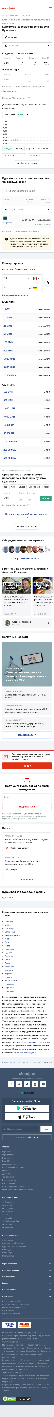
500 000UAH (10, 458)
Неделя (9, 148)
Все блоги (27, 879)
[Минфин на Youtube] (43, 1084)
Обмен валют (7, 1240)
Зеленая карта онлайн (11, 1301)
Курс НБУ (6, 1161)
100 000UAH (10, 441)
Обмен (45, 498)
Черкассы (9, 984)
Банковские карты (9, 1164)
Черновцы (9, 991)
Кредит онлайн (8, 1183)
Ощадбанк (8, 222)
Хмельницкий (11, 980)
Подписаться (27, 806)
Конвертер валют (9, 1180)
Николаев (9, 949)
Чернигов (9, 987)
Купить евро (7, 1253)
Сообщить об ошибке (27, 1137)
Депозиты (6, 1174)
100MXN (8, 342)
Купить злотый (8, 1256)
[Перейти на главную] (8, 8)
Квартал (30, 148)
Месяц (19, 148)
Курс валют (7, 1152)
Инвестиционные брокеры (13, 1167)
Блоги (6, 828)
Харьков (48, 487)
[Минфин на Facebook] (11, 1084)
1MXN (7, 309)
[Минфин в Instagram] (35, 1084)
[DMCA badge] (27, 1399)
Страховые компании (11, 1314)
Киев (13, 487)
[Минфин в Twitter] (27, 1084)
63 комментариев (25, 558)
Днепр (8, 925)
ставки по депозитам (40, 1042)
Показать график (28, 526)
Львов (22, 487)
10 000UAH (9, 425)
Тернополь (10, 966)
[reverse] (48, 282)
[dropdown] (27, 114)
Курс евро (6, 1158)
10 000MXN (9, 375)
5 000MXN (9, 367)
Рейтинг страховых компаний (14, 1307)
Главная (5, 1062)
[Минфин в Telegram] (19, 1084)
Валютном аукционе (26, 1052)
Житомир (9, 928)
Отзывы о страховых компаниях (15, 1304)
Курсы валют (8, 897)
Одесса (8, 953)
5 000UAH (9, 417)
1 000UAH (9, 408)
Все (5, 487)
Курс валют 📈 (15, 1062)
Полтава (9, 956)
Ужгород (9, 970)
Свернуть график (28, 163)
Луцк (7, 942)
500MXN (8, 350)
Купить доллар (8, 1250)
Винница (9, 921)
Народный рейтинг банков (13, 1187)
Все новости (25, 735)
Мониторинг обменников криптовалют (18, 1190)
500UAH (8, 400)
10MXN (7, 317)
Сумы (7, 963)
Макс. (46, 148)
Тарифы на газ (8, 1177)
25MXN (7, 326)
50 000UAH (9, 433)
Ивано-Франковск (13, 935)
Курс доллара (8, 1155)
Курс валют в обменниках (13, 1243)
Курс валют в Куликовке (32, 1062)
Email (6, 797)
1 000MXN (9, 359)
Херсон (8, 977)
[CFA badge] (39, 1325)
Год (38, 148)
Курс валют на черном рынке (14, 1246)
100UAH (8, 392)
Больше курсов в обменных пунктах (27, 514)
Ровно (7, 960)
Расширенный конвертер (14, 295)
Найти (46, 1129)
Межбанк (6, 1171)
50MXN (7, 334)
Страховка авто (8, 1311)
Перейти (27, 765)
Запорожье (34, 487)
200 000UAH (10, 450)
